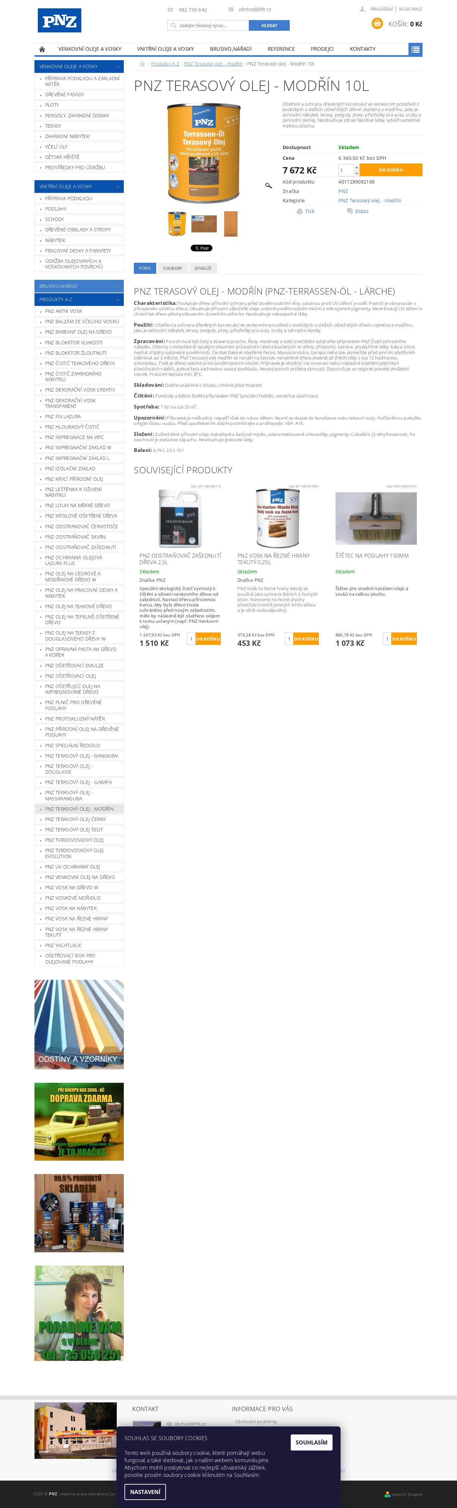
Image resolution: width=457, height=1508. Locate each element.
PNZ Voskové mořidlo (72, 898)
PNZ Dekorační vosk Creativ (80, 389)
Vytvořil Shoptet (407, 1494)
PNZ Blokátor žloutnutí (76, 353)
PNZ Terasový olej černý (75, 819)
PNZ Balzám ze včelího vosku (82, 321)
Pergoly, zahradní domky (77, 115)
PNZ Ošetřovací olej (70, 676)
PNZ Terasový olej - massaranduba (69, 795)
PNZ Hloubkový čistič (72, 427)
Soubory (172, 268)
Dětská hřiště (62, 157)
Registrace (411, 9)
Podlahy (55, 209)
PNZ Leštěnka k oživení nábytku (73, 492)
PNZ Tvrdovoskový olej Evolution (74, 853)
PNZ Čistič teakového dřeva (80, 363)
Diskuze (203, 268)
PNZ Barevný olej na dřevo (78, 332)
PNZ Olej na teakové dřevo (78, 606)
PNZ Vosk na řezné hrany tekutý (76, 932)
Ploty (52, 105)
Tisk (309, 211)
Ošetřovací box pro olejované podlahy (70, 958)
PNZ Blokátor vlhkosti (74, 342)
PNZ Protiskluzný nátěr (75, 718)
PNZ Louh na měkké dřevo (77, 505)
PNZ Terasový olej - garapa (78, 782)
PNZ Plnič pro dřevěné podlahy (73, 705)
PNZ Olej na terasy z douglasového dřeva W (75, 635)
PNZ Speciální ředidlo (72, 745)
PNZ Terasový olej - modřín (79, 809)
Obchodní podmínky (256, 1421)
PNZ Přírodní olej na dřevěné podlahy (82, 732)
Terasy (53, 126)
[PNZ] (59, 20)
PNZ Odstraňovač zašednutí (80, 547)
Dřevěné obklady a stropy (78, 229)
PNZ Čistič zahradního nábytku (73, 376)
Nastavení (145, 1492)
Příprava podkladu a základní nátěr (82, 81)
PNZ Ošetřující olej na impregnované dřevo (72, 689)
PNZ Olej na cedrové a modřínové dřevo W (73, 576)
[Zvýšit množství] (357, 167)
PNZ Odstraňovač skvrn (75, 537)
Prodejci (322, 48)
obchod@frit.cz (190, 1424)
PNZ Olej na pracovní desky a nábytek (81, 593)
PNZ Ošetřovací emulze (74, 665)
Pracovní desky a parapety (78, 250)
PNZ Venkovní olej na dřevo (80, 877)
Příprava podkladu (68, 198)
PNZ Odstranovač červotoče (81, 526)
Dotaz (362, 211)
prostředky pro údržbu (75, 167)
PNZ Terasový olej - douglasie (69, 769)
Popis (145, 268)
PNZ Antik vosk (63, 311)
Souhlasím (312, 1442)
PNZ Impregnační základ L (77, 458)
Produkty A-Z (55, 299)
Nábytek (55, 240)
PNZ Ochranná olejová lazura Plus (73, 560)
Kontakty (363, 48)
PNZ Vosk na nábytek (71, 908)
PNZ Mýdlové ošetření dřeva (81, 515)
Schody (54, 219)
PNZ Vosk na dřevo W (71, 887)
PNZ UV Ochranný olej (72, 866)
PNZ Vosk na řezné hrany (76, 918)
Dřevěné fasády (64, 94)
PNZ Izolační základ (70, 468)
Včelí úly (56, 146)
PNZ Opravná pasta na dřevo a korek (80, 652)
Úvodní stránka (42, 49)
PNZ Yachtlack (63, 945)
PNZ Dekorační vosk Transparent (70, 403)
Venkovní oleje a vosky (90, 48)
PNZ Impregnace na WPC (74, 437)
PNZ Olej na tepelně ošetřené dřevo (82, 619)
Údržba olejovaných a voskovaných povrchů (74, 264)
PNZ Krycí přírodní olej (74, 479)
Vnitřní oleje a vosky (165, 48)
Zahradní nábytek (67, 136)
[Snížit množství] (357, 173)
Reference (281, 48)
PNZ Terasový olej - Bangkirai (81, 755)
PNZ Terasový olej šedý (74, 829)
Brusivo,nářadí (231, 48)
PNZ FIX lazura (63, 416)
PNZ (343, 191)
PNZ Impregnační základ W (78, 447)
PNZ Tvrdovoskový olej (74, 840)
